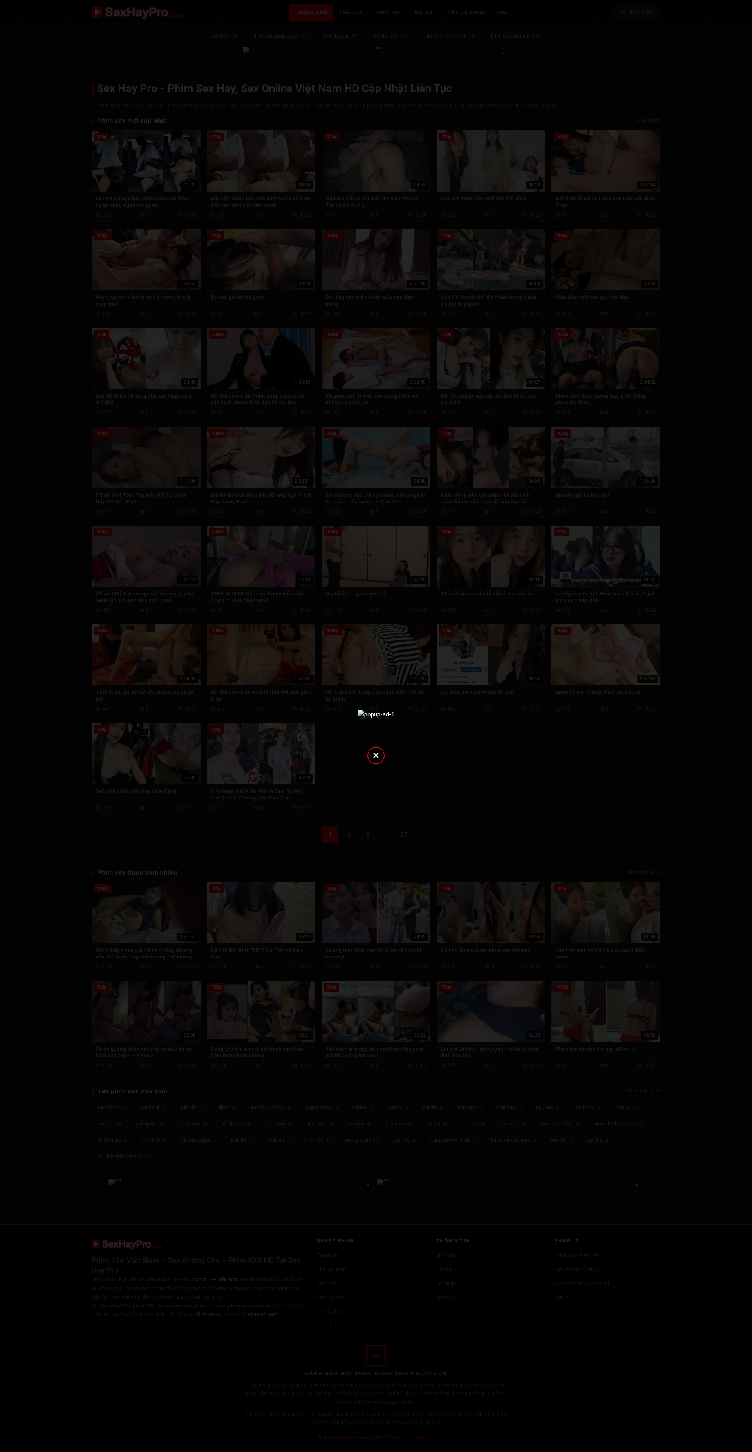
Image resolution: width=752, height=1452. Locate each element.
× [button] (376, 755)
